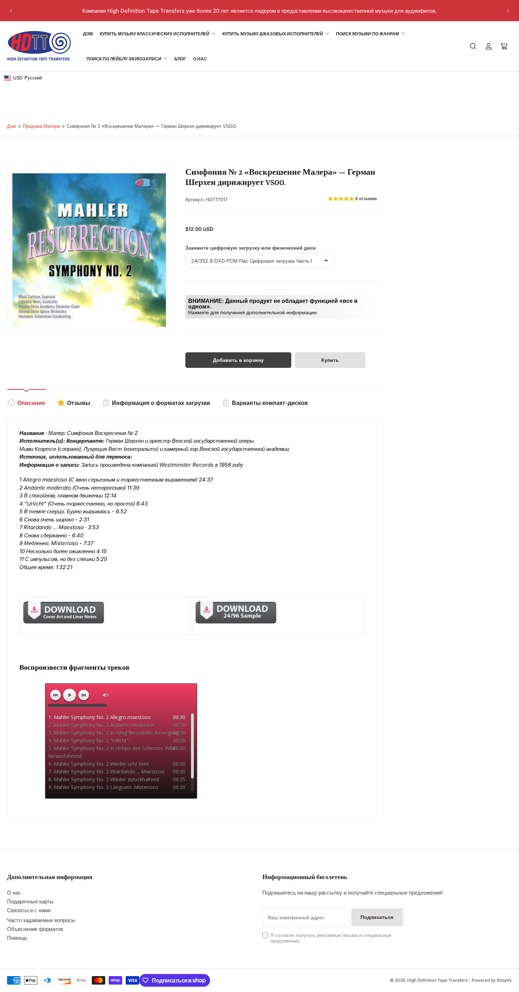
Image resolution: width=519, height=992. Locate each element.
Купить (330, 360)
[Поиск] (473, 46)
